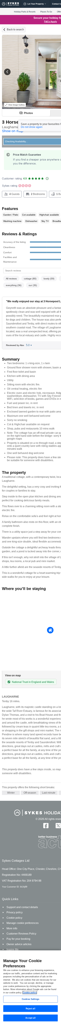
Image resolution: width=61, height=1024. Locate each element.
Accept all (30, 1018)
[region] (30, 987)
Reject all (30, 1008)
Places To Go (46, 12)
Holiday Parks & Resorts (24, 12)
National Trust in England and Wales (33, 682)
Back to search (15, 29)
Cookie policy (30, 992)
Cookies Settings (30, 999)
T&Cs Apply (50, 21)
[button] (7, 72)
